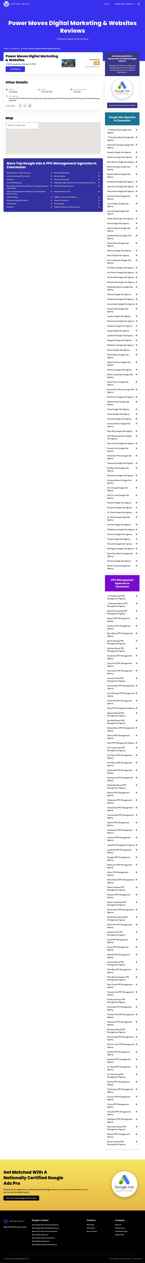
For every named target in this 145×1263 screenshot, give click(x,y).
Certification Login (121, 1231)
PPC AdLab (90, 1225)
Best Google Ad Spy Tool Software (43, 1238)
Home (6, 48)
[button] (138, 4)
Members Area (120, 1228)
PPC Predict (91, 1228)
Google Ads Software (124, 4)
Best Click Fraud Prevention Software (44, 1231)
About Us (118, 1225)
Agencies (16, 48)
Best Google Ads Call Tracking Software (45, 1225)
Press (106, 4)
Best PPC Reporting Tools (40, 1241)
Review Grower (92, 1231)
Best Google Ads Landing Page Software (45, 1228)
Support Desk (119, 1235)
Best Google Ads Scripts (40, 1235)
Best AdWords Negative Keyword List (44, 1244)
